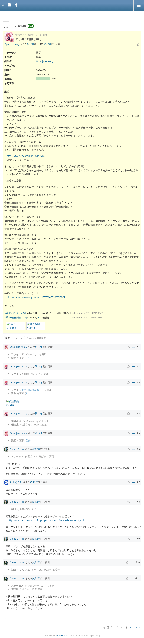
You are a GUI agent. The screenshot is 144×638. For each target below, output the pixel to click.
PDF (131, 627)
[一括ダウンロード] (138, 312)
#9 (138, 538)
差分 (28, 357)
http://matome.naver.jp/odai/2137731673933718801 (35, 297)
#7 (138, 482)
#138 (49, 474)
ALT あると (16, 482)
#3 (138, 382)
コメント (17, 338)
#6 (138, 449)
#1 (138, 346)
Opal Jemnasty (12, 44)
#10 (137, 562)
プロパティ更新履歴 (35, 338)
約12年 (30, 44)
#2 (138, 366)
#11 (137, 578)
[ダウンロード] (39, 312)
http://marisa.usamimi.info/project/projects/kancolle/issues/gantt (46, 520)
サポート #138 (22, 34)
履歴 (7, 338)
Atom (138, 627)
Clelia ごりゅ (17, 449)
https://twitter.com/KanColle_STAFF (26, 156)
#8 (138, 501)
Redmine (62, 635)
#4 (138, 413)
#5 (138, 433)
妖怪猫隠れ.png (31, 389)
